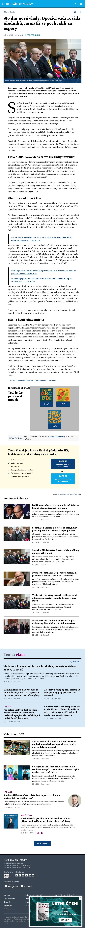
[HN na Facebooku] (20, 875)
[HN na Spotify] (30, 875)
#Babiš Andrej (41, 380)
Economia (7, 902)
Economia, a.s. (18, 863)
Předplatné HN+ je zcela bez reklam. (70, 494)
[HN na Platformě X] (16, 875)
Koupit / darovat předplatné (64, 895)
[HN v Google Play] (11, 886)
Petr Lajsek (8, 792)
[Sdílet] (75, 12)
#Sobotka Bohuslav (25, 380)
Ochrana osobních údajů (33, 895)
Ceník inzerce (8, 909)
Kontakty (7, 895)
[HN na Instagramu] (23, 875)
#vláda (12, 380)
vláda (21, 655)
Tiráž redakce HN (9, 898)
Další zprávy (42, 843)
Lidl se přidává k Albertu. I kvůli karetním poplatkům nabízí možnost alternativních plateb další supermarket (54, 744)
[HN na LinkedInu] (26, 875)
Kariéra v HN (8, 905)
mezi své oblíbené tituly (56, 436)
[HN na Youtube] (33, 875)
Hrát (46, 404)
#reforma (52, 380)
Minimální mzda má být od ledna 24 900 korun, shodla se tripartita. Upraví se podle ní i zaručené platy (21, 692)
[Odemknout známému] (80, 12)
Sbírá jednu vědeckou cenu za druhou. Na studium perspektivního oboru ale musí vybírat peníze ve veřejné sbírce (56, 769)
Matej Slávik (58, 80)
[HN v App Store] (26, 886)
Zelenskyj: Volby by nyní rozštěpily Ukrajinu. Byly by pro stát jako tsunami (62, 692)
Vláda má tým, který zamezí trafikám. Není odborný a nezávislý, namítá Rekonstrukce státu (54, 598)
